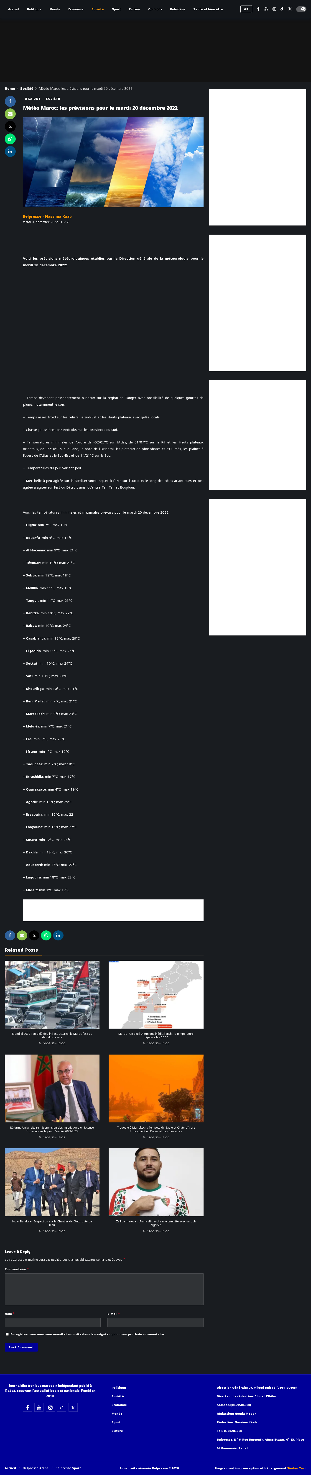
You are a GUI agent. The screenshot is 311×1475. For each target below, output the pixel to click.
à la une (33, 98)
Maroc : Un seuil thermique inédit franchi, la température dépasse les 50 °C (156, 1035)
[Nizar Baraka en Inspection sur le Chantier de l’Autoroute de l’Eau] (52, 1182)
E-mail (113, 1313)
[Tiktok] (282, 9)
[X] (290, 9)
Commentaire (17, 1269)
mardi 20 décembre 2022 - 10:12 (46, 222)
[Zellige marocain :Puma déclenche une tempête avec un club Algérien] (156, 1182)
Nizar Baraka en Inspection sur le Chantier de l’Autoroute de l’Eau (52, 1223)
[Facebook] (258, 9)
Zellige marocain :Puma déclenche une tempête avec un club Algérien (156, 1223)
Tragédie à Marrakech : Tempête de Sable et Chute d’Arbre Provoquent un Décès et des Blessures (156, 1129)
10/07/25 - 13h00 (54, 1043)
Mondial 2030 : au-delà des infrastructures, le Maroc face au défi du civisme (52, 1035)
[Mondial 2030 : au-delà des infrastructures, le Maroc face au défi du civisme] (52, 995)
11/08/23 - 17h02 (54, 1137)
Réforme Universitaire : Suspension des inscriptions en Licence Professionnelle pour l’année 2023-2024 (52, 1129)
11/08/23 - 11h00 (158, 1231)
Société (53, 98)
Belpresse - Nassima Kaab (47, 216)
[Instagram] (274, 9)
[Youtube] (266, 9)
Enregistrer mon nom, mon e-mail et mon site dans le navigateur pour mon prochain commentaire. (87, 1334)
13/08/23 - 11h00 (158, 1043)
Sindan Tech (296, 1468)
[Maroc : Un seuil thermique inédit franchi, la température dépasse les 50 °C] (156, 995)
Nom (10, 1313)
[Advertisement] (113, 909)
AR (246, 9)
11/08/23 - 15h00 (158, 1137)
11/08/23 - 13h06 (54, 1231)
